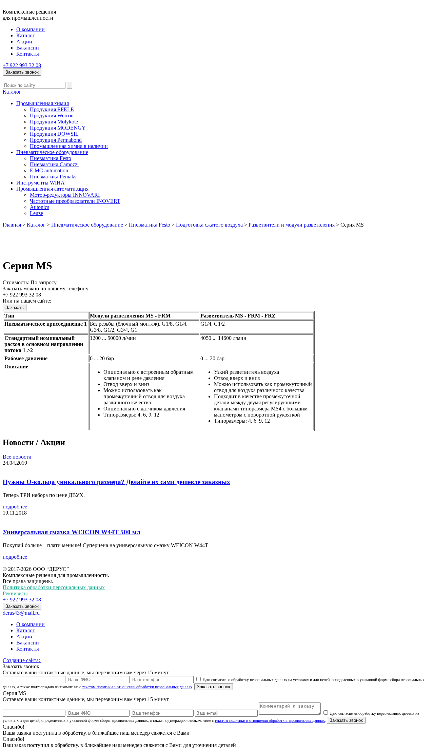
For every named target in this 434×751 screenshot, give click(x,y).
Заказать (14, 307)
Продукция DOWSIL (54, 134)
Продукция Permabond (56, 140)
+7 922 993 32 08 (22, 65)
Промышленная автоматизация (52, 189)
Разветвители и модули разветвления (292, 225)
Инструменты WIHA (40, 183)
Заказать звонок (22, 72)
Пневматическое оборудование (52, 152)
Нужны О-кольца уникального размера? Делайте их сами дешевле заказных (116, 481)
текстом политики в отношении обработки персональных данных (137, 687)
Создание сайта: (22, 660)
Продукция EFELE (52, 109)
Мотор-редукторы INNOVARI (65, 195)
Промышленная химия (42, 103)
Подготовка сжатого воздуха (209, 225)
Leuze (36, 213)
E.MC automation (49, 170)
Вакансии (27, 48)
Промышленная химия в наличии (69, 146)
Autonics (39, 207)
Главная (12, 225)
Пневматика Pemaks (53, 176)
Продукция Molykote (54, 121)
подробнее (15, 506)
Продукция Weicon (52, 115)
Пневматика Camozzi (54, 164)
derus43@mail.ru (21, 613)
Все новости (17, 457)
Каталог (25, 35)
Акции (24, 41)
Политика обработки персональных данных (54, 587)
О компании (30, 29)
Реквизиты (15, 593)
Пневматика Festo (50, 158)
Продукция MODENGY (58, 128)
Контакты (27, 54)
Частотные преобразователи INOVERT (75, 201)
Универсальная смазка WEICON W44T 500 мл (71, 532)
